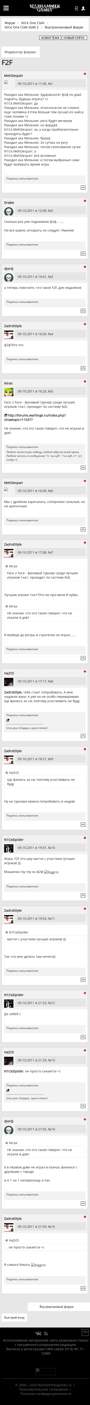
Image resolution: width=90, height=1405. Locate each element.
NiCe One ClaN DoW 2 (22, 27)
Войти (77, 8)
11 (53, 918)
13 (53, 1060)
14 (53, 1129)
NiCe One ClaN (32, 23)
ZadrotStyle (13, 326)
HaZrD (9, 673)
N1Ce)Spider (14, 839)
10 (53, 847)
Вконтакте (38, 1334)
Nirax (8, 383)
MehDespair (13, 75)
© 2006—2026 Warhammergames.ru (43, 1385)
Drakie (9, 202)
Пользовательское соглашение (43, 1389)
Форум (10, 23)
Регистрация (84, 8)
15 (53, 1226)
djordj (8, 268)
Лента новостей (46, 1334)
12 (53, 1003)
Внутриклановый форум (64, 27)
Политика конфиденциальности (45, 1393)
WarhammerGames (45, 8)
